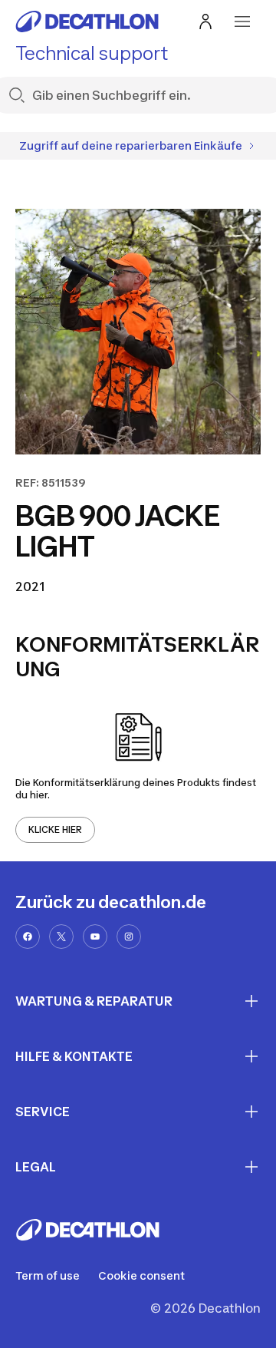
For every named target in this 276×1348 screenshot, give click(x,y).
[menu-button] (242, 21)
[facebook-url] (27, 936)
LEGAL (35, 1167)
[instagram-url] (129, 936)
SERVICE (42, 1111)
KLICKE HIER (55, 829)
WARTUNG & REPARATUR (93, 1001)
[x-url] (61, 936)
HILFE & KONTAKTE (74, 1056)
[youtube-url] (95, 936)
